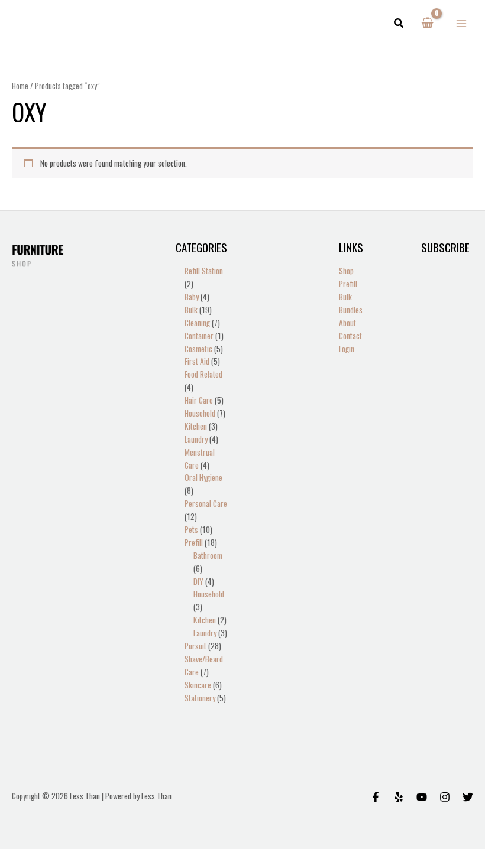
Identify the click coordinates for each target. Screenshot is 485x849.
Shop (346, 271)
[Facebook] (375, 797)
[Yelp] (398, 797)
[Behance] (421, 797)
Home (20, 86)
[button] (399, 23)
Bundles (351, 309)
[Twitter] (468, 797)
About (347, 322)
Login (346, 348)
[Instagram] (444, 797)
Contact (350, 335)
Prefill (348, 283)
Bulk (345, 296)
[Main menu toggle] (461, 23)
